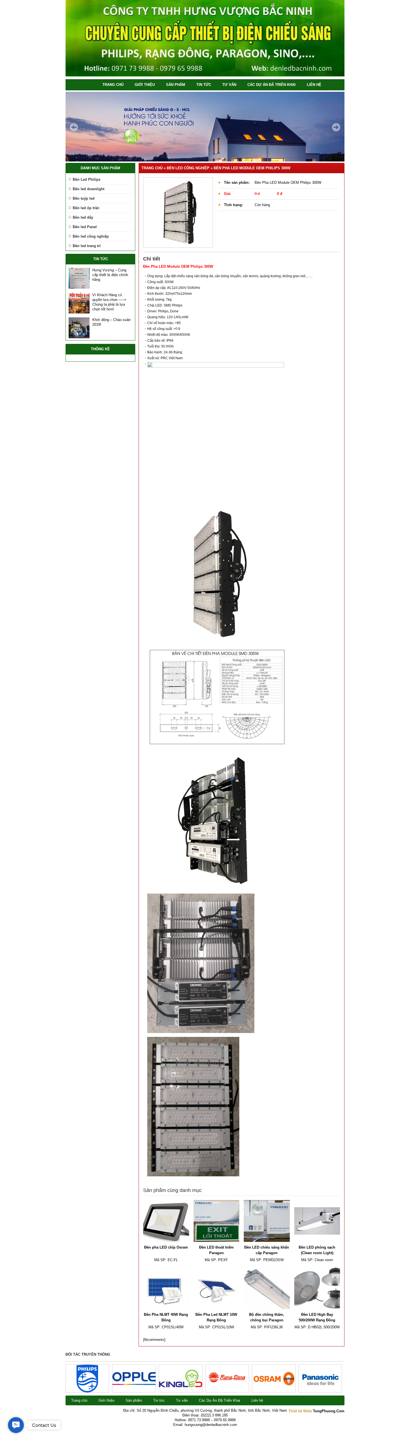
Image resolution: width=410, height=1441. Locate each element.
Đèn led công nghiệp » (190, 168)
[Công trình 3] (227, 1389)
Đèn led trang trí (87, 246)
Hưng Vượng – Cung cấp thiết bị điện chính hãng (110, 275)
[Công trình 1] (320, 1391)
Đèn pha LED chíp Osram (166, 1247)
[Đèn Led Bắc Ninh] (205, 75)
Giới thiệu (145, 85)
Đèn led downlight (88, 189)
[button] (16, 1425)
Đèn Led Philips (86, 179)
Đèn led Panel (85, 227)
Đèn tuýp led (84, 198)
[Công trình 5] (134, 1384)
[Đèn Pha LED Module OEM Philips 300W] (178, 212)
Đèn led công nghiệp (91, 236)
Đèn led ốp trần (86, 208)
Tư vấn (229, 85)
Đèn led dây (83, 217)
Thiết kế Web (299, 1411)
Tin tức (203, 85)
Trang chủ (113, 85)
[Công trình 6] (87, 1391)
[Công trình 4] (180, 1386)
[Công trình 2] (273, 1385)
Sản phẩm (175, 85)
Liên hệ (314, 85)
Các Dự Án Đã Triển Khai (271, 85)
